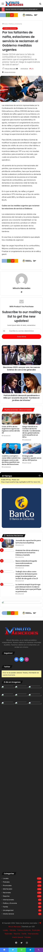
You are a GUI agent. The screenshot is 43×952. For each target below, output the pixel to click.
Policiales (6, 882)
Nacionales (7, 892)
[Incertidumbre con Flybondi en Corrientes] (35, 705)
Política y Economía (15, 24)
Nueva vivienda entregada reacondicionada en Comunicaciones (26, 563)
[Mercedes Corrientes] (14, 4)
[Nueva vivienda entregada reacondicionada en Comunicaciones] (8, 564)
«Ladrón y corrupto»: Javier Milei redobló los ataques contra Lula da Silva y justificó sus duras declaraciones (11, 460)
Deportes (6, 896)
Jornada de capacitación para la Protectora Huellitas (28, 541)
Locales (5, 878)
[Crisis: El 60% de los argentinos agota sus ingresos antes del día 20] (11, 419)
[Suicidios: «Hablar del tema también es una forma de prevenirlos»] (8, 705)
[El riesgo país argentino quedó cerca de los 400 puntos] (31, 448)
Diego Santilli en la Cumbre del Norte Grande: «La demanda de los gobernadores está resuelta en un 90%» (31, 431)
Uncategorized (8, 910)
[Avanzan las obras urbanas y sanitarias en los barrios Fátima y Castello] (8, 553)
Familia (5, 907)
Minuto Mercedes (10, 69)
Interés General (8, 914)
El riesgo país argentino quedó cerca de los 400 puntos (31, 458)
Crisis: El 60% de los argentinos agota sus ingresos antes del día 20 (11, 429)
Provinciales (7, 885)
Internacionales (8, 900)
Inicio (6, 24)
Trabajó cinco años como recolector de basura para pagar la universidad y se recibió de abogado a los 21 (27, 575)
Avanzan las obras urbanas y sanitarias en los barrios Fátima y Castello (27, 552)
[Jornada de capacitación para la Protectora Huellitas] (8, 543)
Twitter (7, 667)
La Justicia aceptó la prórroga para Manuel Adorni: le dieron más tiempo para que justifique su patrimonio (28, 588)
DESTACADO (7, 889)
